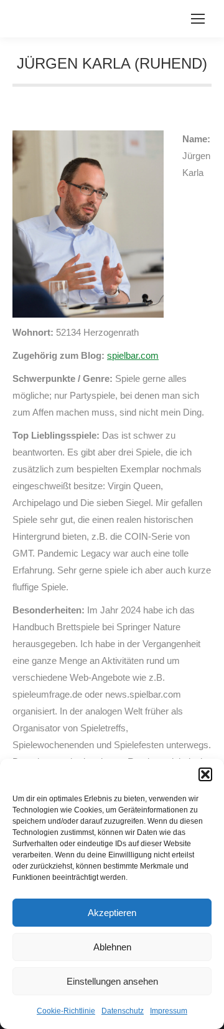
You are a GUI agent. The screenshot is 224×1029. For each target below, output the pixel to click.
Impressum (168, 1011)
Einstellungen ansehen (112, 981)
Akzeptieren (112, 912)
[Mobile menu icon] (198, 19)
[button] (205, 774)
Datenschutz (122, 1011)
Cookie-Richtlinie (66, 1011)
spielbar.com (133, 355)
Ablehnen (112, 947)
